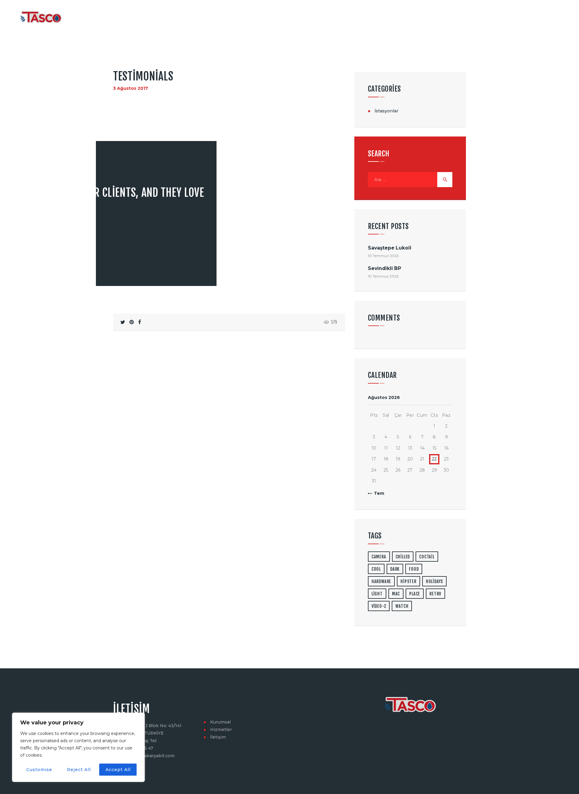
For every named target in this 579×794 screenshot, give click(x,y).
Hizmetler (221, 729)
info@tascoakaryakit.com (147, 755)
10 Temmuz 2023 (383, 255)
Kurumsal (220, 722)
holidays (434, 581)
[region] (78, 747)
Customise (39, 769)
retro (435, 593)
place (414, 593)
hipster (408, 581)
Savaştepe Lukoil (389, 248)
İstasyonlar (386, 111)
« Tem (377, 493)
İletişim (218, 737)
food (414, 569)
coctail (427, 556)
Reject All (79, 769)
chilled (403, 556)
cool (376, 569)
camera (379, 556)
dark (395, 569)
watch (401, 606)
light (377, 593)
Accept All (118, 769)
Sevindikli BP (384, 268)
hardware (381, 581)
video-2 (379, 606)
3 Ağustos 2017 (130, 88)
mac (396, 593)
